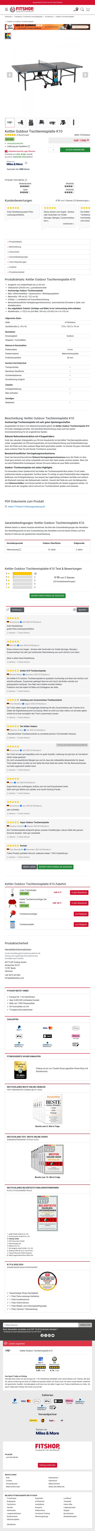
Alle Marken (11, 1524)
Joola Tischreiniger (28, 890)
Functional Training (42, 1513)
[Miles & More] (47, 1431)
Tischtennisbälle (27, 924)
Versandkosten (12, 1484)
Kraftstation (40, 1501)
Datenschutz (53, 1478)
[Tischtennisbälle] (12, 924)
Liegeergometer (70, 1507)
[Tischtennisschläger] (12, 914)
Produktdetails (15, 242)
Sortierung (16, 610)
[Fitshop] (22, 9)
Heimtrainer (11, 1510)
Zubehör (12, 267)
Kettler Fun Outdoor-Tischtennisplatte (20, 21)
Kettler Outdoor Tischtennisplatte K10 (36, 1351)
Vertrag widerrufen (47, 1465)
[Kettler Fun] (8, 36)
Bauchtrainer (69, 1513)
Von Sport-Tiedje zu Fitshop (16, 1376)
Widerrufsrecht (54, 1484)
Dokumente (14, 252)
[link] (19, 1028)
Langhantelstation (14, 1513)
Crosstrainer (11, 1498)
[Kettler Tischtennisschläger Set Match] (12, 903)
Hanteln (10, 1507)
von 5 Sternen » (73, 200)
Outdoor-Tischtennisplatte (65, 17)
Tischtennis (49, 17)
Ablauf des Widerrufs (56, 1487)
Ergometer (39, 1498)
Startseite (8, 17)
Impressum (52, 1481)
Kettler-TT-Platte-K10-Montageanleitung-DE (26, 506)
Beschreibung (15, 247)
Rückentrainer (12, 1516)
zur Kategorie (81, 914)
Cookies (9, 1481)
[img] (26, 163)
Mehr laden (29, 867)
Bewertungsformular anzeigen (47, 596)
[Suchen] (82, 9)
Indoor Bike (68, 1504)
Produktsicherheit (16, 272)
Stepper (67, 1510)
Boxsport (38, 1507)
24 (35, 573)
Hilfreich (12, 633)
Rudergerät (11, 1501)
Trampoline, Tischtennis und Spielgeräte (28, 17)
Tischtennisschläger (28, 914)
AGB (7, 1478)
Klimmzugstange (41, 1516)
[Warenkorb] (88, 9)
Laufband (67, 1498)
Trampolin (67, 1501)
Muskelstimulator (70, 1516)
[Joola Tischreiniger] (12, 892)
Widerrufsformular (13, 1487)
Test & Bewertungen (17, 262)
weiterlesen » (68, 224)
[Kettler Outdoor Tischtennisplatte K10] (11, 1351)
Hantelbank (39, 1504)
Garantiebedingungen (18, 257)
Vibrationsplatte (13, 1519)
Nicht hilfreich (24, 633)
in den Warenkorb (75, 150)
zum (12, 1457)
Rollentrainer (40, 1510)
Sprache (81, 610)
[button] (10, 122)
